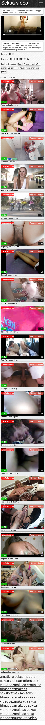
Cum (20, 64)
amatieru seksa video (18, 679)
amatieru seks (11, 677)
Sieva (22, 68)
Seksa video (14, 3)
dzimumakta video (22, 718)
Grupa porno (29, 64)
